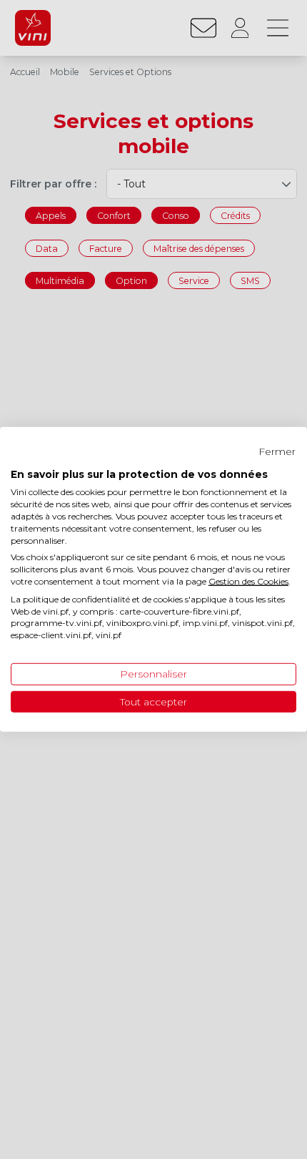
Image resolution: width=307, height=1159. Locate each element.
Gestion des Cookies (248, 581)
